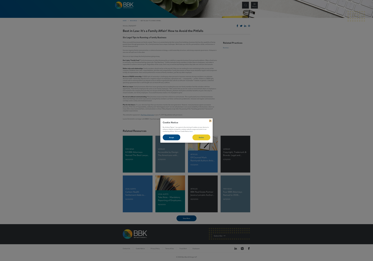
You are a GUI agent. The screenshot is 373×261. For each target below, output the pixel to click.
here (191, 131)
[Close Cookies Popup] (210, 121)
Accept (171, 137)
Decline (201, 137)
